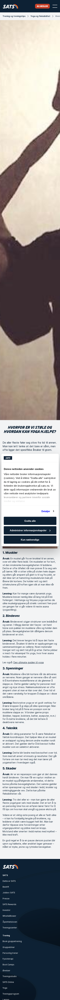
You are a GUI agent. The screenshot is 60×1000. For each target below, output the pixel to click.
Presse (6, 898)
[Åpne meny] (54, 6)
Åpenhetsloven (10, 922)
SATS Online (8, 982)
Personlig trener (10, 953)
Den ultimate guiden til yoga (28, 662)
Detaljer (45, 511)
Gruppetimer (9, 947)
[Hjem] (10, 6)
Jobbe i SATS (9, 892)
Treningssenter (10, 927)
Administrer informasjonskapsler (28, 530)
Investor (6, 910)
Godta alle (30, 521)
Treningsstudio (10, 976)
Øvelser (6, 970)
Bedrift (6, 887)
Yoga (5, 988)
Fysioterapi (8, 959)
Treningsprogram (11, 994)
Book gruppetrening (12, 941)
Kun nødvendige (30, 539)
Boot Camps (8, 964)
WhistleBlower (9, 916)
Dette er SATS (9, 881)
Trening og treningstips (14, 16)
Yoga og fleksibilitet (40, 16)
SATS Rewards (9, 904)
